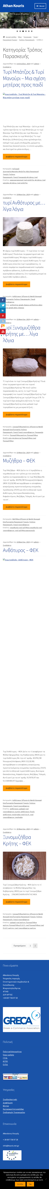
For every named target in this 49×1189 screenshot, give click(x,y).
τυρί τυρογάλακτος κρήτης (25, 928)
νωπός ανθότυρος (22, 812)
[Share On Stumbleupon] (3, 326)
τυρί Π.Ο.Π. (25, 814)
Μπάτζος (22, 171)
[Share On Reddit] (3, 321)
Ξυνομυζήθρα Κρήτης (20, 427)
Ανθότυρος (16, 296)
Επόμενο (46, 20)
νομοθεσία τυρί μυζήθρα (19, 527)
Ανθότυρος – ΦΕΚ (20, 550)
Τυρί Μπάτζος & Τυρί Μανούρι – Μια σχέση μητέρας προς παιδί (24, 78)
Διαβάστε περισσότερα (16, 156)
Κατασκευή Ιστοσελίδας (13, 1109)
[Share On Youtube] (3, 331)
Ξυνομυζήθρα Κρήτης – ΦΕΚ (17, 840)
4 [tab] (26, 31)
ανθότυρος (14, 809)
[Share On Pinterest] (3, 315)
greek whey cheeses (16, 308)
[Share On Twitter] (3, 305)
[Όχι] (46, 1179)
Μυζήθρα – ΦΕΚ (19, 460)
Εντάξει (20, 1184)
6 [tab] (31, 31)
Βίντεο (6, 1106)
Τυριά (35, 37)
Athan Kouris (13, 5)
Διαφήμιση (8, 1102)
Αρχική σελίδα (11, 37)
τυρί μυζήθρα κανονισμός (25, 530)
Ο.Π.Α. (5, 1064)
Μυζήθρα (15, 519)
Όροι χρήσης (8, 1055)
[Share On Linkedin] (3, 310)
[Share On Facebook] (3, 300)
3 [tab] (23, 31)
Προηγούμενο (3, 20)
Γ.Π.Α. (5, 1058)
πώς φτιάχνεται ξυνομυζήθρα (20, 438)
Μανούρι (15, 171)
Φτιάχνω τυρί (32, 177)
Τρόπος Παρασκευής (27, 40)
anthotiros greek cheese (19, 305)
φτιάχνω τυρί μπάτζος (19, 183)
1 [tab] (17, 31)
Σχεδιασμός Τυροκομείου (14, 1112)
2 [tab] (20, 31)
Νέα (27, 171)
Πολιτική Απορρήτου (12, 1051)
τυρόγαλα (18, 817)
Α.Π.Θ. (5, 1061)
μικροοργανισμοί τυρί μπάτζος (22, 180)
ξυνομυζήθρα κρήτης (18, 435)
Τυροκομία (27, 37)
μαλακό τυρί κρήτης (18, 922)
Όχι (30, 1184)
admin (36, 64)
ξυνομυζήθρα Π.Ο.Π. (17, 925)
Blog (20, 37)
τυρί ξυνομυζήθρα (33, 925)
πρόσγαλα (16, 814)
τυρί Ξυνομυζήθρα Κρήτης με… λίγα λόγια (21, 334)
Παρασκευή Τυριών (10, 40)
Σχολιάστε (7, 67)
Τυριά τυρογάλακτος (26, 432)
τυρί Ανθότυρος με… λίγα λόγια (24, 205)
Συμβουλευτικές (10, 1099)
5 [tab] (29, 31)
